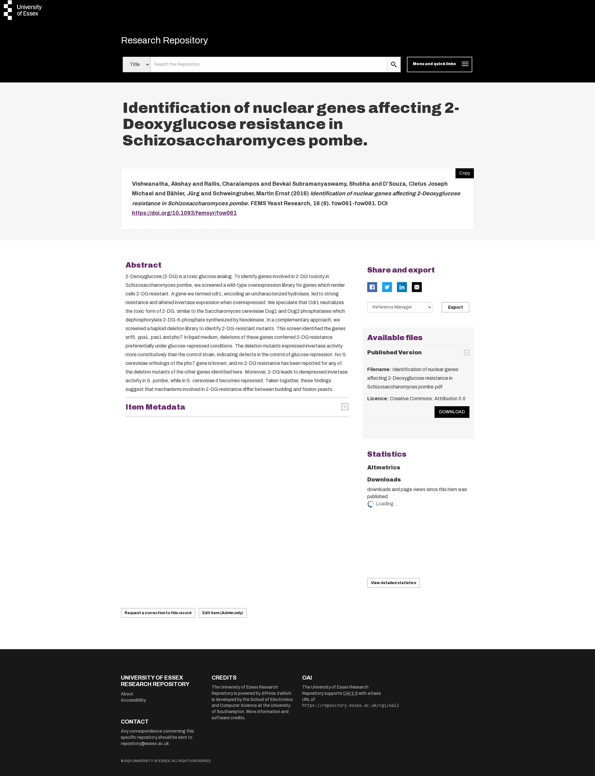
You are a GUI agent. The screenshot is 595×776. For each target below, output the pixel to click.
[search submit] (394, 64)
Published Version (394, 352)
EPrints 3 (270, 693)
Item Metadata (155, 407)
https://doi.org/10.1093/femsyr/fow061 (184, 213)
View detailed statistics (393, 583)
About (127, 694)
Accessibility (133, 700)
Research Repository (164, 40)
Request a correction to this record (158, 613)
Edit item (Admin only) (222, 613)
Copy (462, 171)
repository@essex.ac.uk (145, 743)
